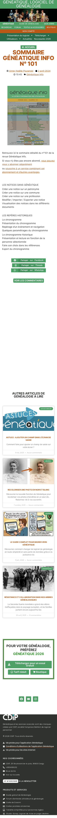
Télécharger (40, 35)
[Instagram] (35, 699)
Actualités (27, 39)
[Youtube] (28, 699)
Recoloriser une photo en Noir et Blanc (28, 490)
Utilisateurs (12, 39)
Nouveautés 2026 (42, 39)
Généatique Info (35, 74)
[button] (28, 260)
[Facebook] (21, 699)
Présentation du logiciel (18, 35)
